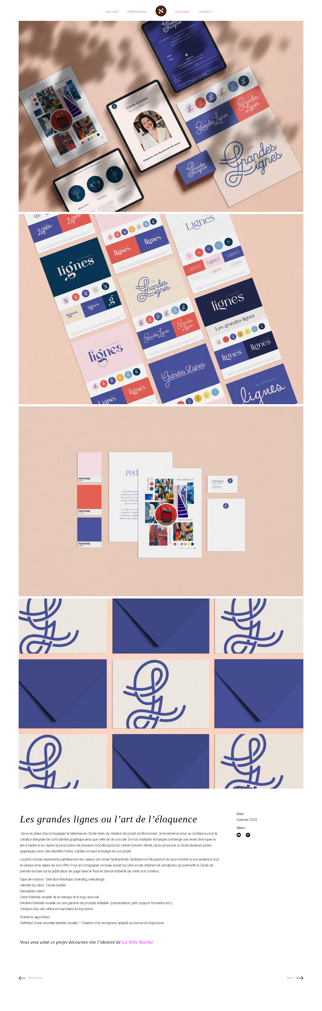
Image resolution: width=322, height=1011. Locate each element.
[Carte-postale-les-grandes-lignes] (161, 693)
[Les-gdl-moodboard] (161, 501)
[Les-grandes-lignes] (161, 116)
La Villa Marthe (137, 942)
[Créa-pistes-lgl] (161, 309)
